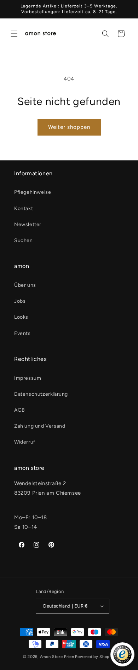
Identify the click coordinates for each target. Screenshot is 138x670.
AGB (19, 410)
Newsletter (27, 224)
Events (22, 333)
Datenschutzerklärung (41, 394)
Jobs (19, 301)
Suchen (23, 240)
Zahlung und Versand (39, 426)
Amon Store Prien (57, 656)
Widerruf (24, 442)
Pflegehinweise (32, 192)
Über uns (25, 285)
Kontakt (23, 208)
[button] (14, 34)
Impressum (27, 378)
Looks (21, 317)
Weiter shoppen (69, 127)
